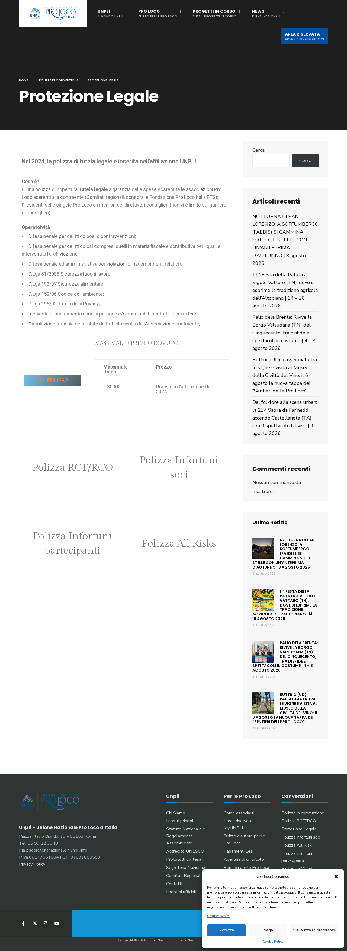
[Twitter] (34, 923)
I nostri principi (179, 821)
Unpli (110, 13)
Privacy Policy (32, 864)
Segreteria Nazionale (186, 868)
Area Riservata (304, 36)
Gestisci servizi (218, 916)
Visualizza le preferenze (314, 930)
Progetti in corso (215, 13)
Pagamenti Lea (238, 851)
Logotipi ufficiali (181, 892)
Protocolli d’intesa (183, 859)
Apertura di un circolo (244, 859)
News (266, 13)
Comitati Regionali (183, 876)
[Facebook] (23, 923)
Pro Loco (158, 13)
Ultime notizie (270, 522)
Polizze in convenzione (58, 80)
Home (23, 80)
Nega (268, 930)
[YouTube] (56, 923)
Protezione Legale (299, 829)
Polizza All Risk (296, 845)
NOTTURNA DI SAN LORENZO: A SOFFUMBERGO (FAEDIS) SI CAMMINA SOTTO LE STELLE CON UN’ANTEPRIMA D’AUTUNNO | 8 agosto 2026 (285, 240)
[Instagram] (45, 923)
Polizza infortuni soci (300, 837)
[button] (336, 876)
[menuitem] (115, 12)
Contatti (174, 884)
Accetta (226, 930)
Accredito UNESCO (185, 851)
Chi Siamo (175, 813)
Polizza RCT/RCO (298, 821)
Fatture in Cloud (296, 869)
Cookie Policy (273, 941)
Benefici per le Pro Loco (246, 868)
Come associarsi (239, 813)
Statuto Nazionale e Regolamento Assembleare (185, 836)
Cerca (258, 150)
